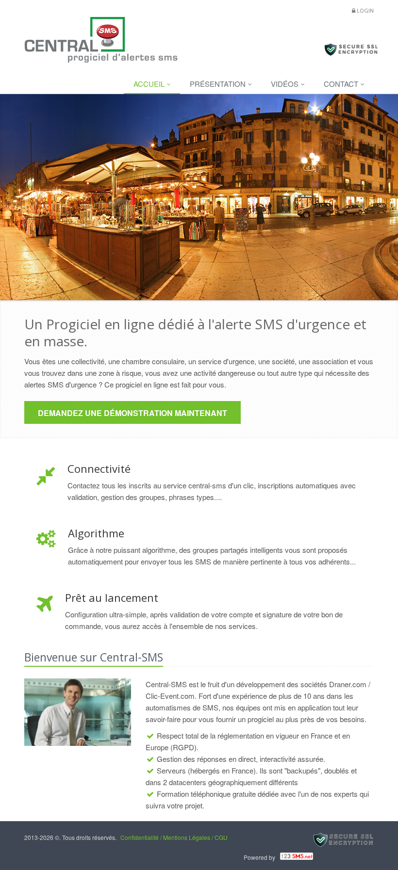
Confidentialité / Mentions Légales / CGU (174, 837)
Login (365, 10)
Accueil (149, 84)
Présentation (219, 84)
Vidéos (285, 84)
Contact (342, 84)
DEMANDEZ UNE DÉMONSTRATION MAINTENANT (132, 413)
